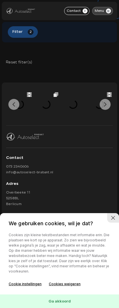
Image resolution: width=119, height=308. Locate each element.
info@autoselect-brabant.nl (29, 172)
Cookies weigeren (65, 284)
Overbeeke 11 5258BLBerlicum (18, 198)
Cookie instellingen (25, 284)
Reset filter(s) (19, 62)
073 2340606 (17, 166)
